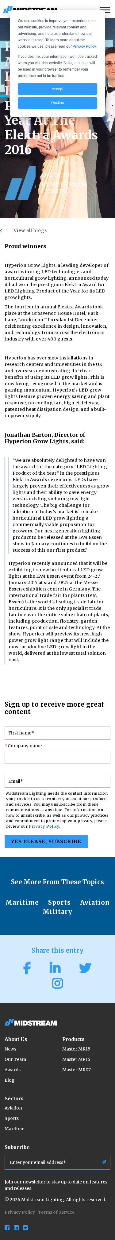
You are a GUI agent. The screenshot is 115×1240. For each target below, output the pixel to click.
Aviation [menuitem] (13, 1108)
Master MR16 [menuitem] (76, 1059)
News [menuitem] (10, 1049)
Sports (59, 902)
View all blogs (30, 230)
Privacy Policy (20, 1212)
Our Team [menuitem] (15, 1059)
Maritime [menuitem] (14, 1128)
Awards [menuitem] (13, 1070)
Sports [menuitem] (12, 1118)
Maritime (22, 902)
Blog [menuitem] (10, 1080)
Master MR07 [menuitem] (76, 1070)
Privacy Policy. (85, 46)
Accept (57, 89)
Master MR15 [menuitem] (76, 1049)
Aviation (95, 902)
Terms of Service (56, 1212)
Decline (57, 103)
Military (57, 911)
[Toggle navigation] (106, 9)
